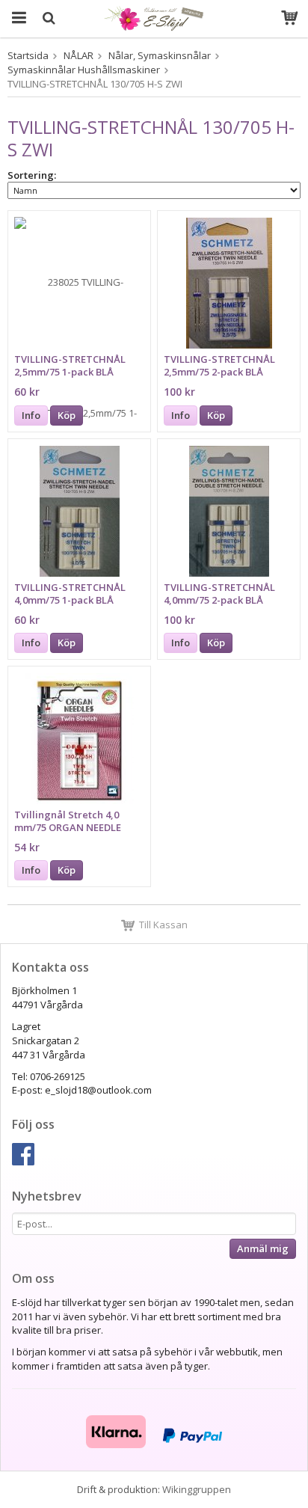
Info (31, 415)
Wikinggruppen (196, 1489)
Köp (67, 415)
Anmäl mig (263, 1248)
